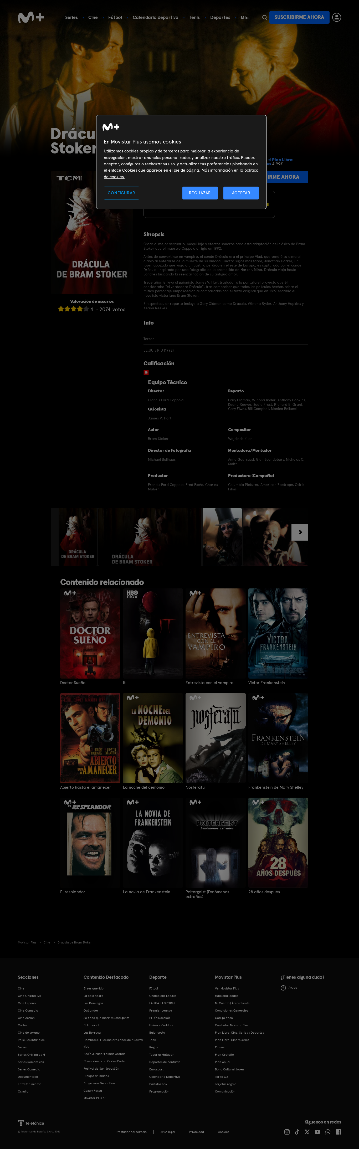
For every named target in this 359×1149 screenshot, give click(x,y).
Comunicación (225, 1091)
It (124, 682)
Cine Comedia (28, 1010)
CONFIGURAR (121, 192)
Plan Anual (222, 1062)
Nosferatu (195, 787)
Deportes (220, 17)
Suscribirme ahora (299, 17)
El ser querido (94, 988)
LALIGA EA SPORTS (162, 1003)
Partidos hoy (158, 1084)
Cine (93, 17)
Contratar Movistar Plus (231, 1025)
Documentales (28, 1077)
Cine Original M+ (30, 996)
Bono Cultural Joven (229, 1069)
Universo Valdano (161, 1025)
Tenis (194, 17)
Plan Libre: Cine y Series (232, 1040)
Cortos (22, 1025)
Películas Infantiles (31, 1040)
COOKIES (223, 1132)
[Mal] (67, 308)
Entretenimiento (29, 1084)
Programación (159, 1091)
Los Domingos (93, 1003)
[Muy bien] (86, 308)
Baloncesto (157, 1032)
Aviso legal (168, 1132)
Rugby (153, 1047)
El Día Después (159, 1018)
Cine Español (27, 1003)
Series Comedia (29, 1069)
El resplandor (72, 892)
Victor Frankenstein (266, 682)
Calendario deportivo (155, 17)
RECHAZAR (200, 192)
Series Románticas (31, 1062)
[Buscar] (264, 17)
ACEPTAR (241, 192)
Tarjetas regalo (225, 1084)
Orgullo (23, 1091)
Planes (219, 1047)
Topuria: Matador (161, 1054)
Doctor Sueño (72, 682)
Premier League (160, 1010)
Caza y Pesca (93, 1090)
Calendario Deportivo (164, 1077)
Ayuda (293, 987)
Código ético (224, 1018)
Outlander (91, 1010)
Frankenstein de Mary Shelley (275, 787)
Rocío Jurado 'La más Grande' (105, 1054)
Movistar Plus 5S (95, 1098)
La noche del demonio (144, 787)
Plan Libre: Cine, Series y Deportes (239, 1032)
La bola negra (93, 996)
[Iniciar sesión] (336, 17)
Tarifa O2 (221, 1077)
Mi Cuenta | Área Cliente (232, 1003)
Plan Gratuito (224, 1054)
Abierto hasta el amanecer (85, 787)
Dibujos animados (96, 1076)
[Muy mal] (61, 308)
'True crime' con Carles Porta (104, 1061)
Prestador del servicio (131, 1132)
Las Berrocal (92, 1032)
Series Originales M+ (32, 1054)
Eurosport (156, 1069)
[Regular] (73, 308)
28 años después (264, 892)
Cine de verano (29, 1032)
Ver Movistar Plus (227, 988)
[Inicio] (31, 17)
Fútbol (115, 17)
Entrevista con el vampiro (209, 682)
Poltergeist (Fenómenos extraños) (207, 894)
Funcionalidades (226, 996)
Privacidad (196, 1132)
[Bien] (80, 308)
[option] (78, 537)
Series (71, 17)
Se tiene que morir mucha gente (107, 1018)
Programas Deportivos (99, 1083)
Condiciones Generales (231, 1010)
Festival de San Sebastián (101, 1068)
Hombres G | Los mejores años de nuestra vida (113, 1043)
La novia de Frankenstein (146, 892)
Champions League (163, 996)
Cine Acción (26, 1018)
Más (245, 17)
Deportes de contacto (164, 1062)
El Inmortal (91, 1025)
